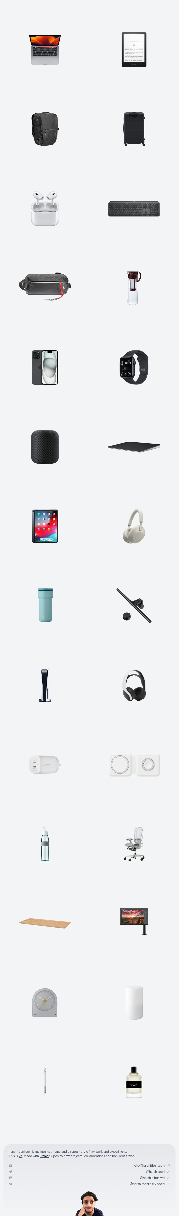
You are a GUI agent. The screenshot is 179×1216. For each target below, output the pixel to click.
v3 (20, 1156)
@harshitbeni (155, 1171)
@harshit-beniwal (152, 1178)
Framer (44, 1156)
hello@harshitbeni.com (149, 1165)
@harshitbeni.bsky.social (147, 1184)
